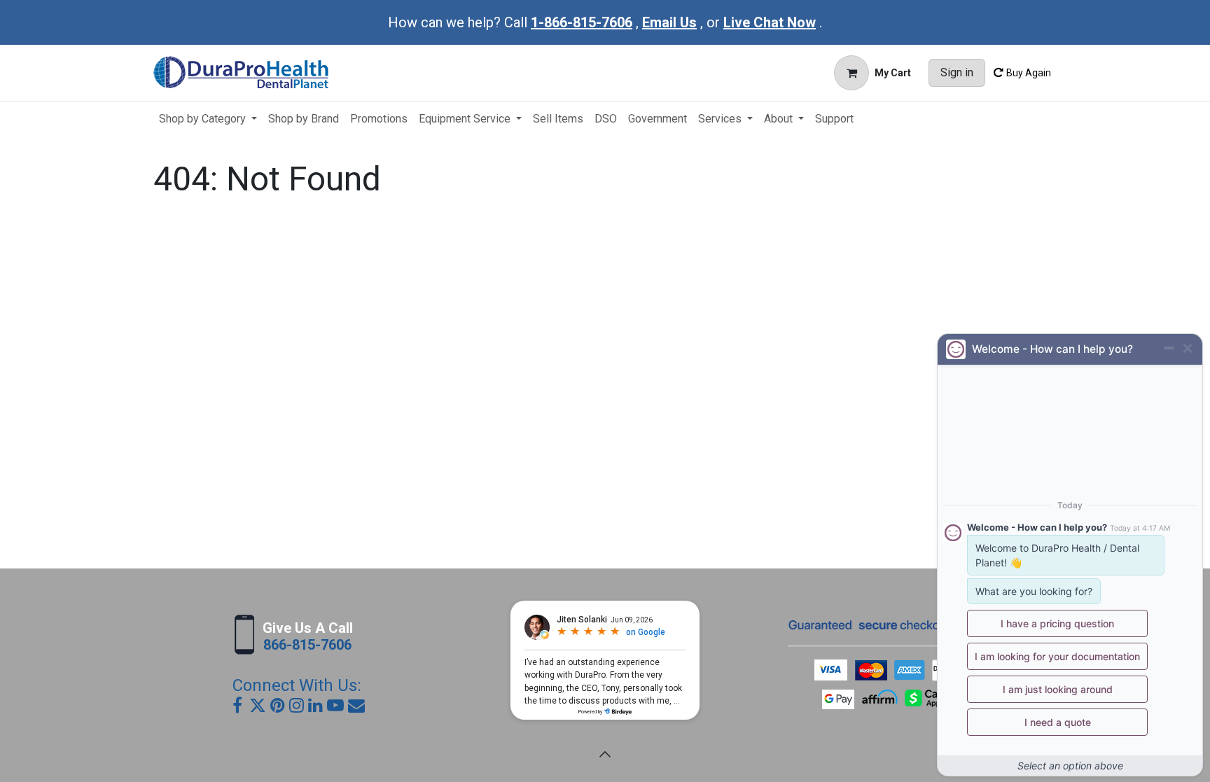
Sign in (956, 72)
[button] (605, 754)
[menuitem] (208, 119)
